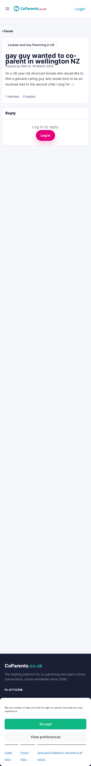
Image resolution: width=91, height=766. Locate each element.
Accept (45, 724)
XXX (24, 66)
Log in (45, 135)
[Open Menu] (7, 8)
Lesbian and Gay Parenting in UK (31, 45)
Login (80, 9)
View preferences (46, 737)
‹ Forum (7, 31)
